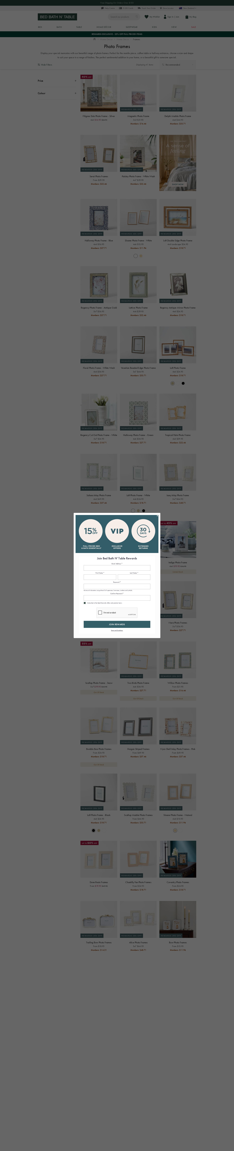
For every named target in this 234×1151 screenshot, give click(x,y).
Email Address (117, 564)
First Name (100, 573)
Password (117, 582)
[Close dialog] (157, 515)
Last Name (134, 573)
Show (146, 586)
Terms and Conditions (117, 630)
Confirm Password (117, 594)
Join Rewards (117, 624)
